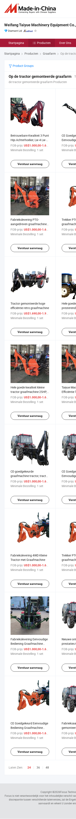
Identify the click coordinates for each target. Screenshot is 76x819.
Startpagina (16, 43)
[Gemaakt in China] (30, 8)
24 (29, 767)
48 (47, 767)
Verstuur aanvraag (30, 164)
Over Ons (65, 43)
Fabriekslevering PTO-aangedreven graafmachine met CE (29, 224)
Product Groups (23, 66)
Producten (44, 43)
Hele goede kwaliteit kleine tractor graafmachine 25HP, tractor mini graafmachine (29, 391)
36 (38, 767)
